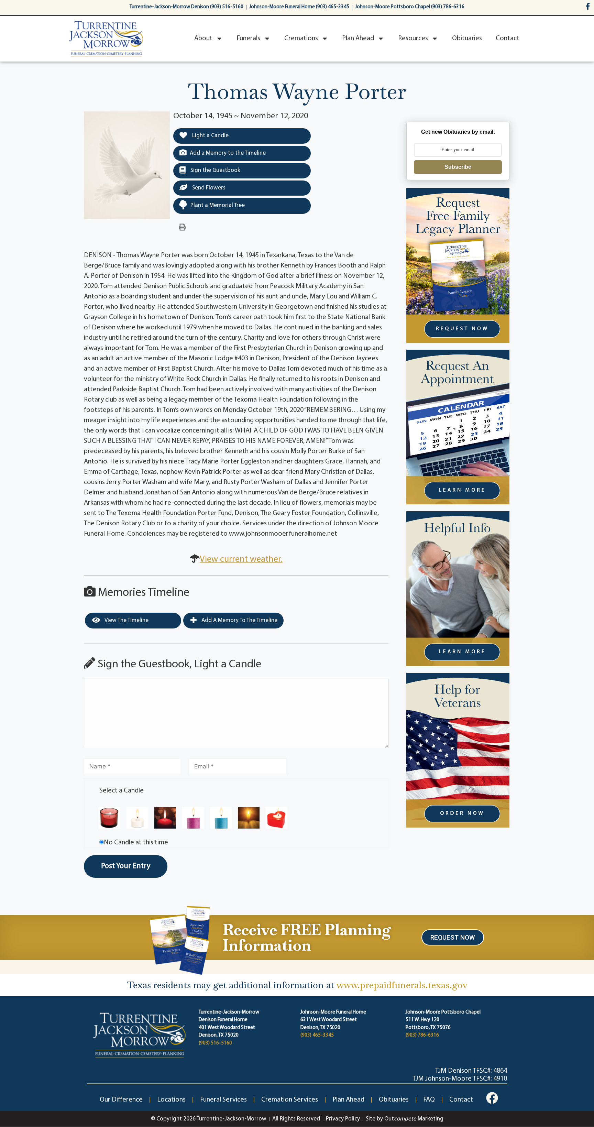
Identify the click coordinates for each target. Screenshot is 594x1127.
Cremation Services (289, 1099)
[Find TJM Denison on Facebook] (492, 1098)
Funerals (248, 38)
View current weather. (241, 559)
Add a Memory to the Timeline (228, 153)
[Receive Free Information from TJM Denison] (178, 939)
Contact (507, 38)
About (203, 38)
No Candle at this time (136, 842)
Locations (171, 1099)
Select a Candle (121, 790)
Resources (413, 38)
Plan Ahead (358, 38)
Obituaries (467, 38)
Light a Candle (210, 136)
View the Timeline (125, 620)
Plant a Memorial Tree (217, 205)
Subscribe (457, 167)
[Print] (182, 227)
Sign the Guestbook (214, 170)
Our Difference (121, 1099)
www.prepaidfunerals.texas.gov (402, 985)
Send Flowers (208, 188)
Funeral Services (223, 1099)
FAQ (429, 1099)
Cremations (301, 38)
